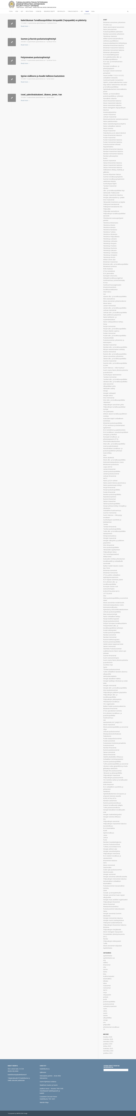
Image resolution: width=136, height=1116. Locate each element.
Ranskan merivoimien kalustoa (113, 154)
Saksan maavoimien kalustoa (112, 165)
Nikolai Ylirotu (53, 23)
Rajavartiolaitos (108, 147)
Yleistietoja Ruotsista (110, 248)
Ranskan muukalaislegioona (112, 842)
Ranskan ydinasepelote (110, 156)
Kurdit (105, 830)
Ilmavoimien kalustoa (110, 860)
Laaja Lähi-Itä (107, 467)
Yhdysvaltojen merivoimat (111, 853)
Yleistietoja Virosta (109, 257)
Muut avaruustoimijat (110, 614)
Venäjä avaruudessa (109, 536)
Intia (104, 596)
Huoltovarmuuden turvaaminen (113, 80)
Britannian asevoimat (110, 570)
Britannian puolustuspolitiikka (112, 423)
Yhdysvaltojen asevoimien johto (113, 405)
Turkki (105, 943)
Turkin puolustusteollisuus (111, 807)
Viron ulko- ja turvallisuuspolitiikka (114, 400)
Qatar (105, 890)
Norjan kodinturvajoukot (111, 619)
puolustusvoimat (108, 1004)
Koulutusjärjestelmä (109, 112)
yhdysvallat (106, 1025)
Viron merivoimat (108, 398)
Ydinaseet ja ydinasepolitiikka (112, 773)
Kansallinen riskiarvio (110, 98)
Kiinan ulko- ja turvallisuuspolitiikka (114, 460)
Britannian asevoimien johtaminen (114, 22)
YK (104, 1029)
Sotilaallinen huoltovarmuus (112, 510)
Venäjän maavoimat (109, 538)
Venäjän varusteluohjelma (111, 851)
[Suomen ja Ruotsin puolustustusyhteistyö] (12, 42)
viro (104, 1022)
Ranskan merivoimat (109, 637)
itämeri (105, 969)
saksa (105, 1011)
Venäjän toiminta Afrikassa (111, 817)
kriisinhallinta (107, 979)
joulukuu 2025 (107, 1044)
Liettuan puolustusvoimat (111, 731)
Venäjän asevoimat (109, 874)
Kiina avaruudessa (109, 299)
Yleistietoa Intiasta (109, 225)
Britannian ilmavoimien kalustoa (113, 45)
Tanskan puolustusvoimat (111, 669)
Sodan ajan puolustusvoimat (112, 870)
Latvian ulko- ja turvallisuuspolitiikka (114, 308)
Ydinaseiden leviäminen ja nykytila (114, 202)
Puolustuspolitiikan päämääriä (113, 32)
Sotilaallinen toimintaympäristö (113, 759)
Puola (105, 840)
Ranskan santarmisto (110, 801)
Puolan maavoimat (109, 137)
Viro (104, 819)
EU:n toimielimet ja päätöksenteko (114, 430)
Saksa (105, 911)
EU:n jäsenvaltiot (108, 273)
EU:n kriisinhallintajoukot (111, 55)
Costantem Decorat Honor (48, 1097)
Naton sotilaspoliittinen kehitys (113, 322)
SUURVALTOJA (108, 665)
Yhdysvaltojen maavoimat (111, 775)
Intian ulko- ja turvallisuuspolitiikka (114, 444)
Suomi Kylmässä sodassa (48, 1082)
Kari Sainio (51, 79)
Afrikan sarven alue (109, 260)
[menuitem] (11, 11)
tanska (105, 1015)
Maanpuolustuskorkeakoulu (112, 734)
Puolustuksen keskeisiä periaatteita (114, 743)
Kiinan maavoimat (109, 725)
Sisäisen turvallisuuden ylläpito (113, 805)
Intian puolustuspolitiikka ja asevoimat (115, 598)
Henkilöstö (106, 791)
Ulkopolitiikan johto (109, 386)
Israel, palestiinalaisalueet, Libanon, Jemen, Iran (41, 94)
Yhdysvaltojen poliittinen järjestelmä (115, 692)
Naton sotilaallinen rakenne (112, 126)
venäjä (105, 1020)
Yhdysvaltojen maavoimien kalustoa (114, 824)
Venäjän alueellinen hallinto (112, 679)
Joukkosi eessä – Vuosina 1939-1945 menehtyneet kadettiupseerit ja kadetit (51, 1091)
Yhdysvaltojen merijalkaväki (112, 929)
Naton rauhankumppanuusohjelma (114, 124)
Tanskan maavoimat (109, 186)
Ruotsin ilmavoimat (109, 499)
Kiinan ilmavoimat (109, 904)
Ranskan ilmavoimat (109, 748)
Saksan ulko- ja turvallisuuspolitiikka (114, 359)
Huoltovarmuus (108, 718)
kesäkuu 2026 (107, 1037)
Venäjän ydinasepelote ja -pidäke (113, 197)
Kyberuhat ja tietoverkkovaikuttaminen (115, 609)
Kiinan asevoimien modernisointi (113, 603)
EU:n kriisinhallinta (109, 828)
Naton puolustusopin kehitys (112, 485)
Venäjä (105, 391)
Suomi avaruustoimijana (111, 658)
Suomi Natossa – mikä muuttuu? (113, 368)
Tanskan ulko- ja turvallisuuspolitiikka (115, 379)
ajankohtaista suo (41, 23)
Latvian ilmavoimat (109, 469)
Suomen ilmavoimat (109, 655)
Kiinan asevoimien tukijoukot (112, 946)
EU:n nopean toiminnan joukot (113, 580)
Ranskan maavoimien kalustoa (113, 151)
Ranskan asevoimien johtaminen (113, 34)
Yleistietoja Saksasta (109, 250)
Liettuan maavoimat (109, 117)
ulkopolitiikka (107, 1018)
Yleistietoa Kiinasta (109, 227)
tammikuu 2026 (108, 1041)
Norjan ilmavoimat (109, 487)
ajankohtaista (32, 23)
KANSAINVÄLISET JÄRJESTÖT (112, 722)
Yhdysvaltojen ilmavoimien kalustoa (114, 925)
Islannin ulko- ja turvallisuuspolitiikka (114, 296)
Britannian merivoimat (110, 573)
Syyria (105, 667)
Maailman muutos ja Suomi (49, 1085)
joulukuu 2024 (107, 1053)
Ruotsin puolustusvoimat (111, 750)
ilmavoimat (106, 965)
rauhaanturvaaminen (110, 1006)
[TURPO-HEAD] (36, 4)
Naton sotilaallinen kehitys (111, 616)
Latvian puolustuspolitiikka (111, 471)
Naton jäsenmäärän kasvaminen (113, 27)
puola (105, 999)
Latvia (105, 835)
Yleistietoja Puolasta (109, 246)
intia (104, 967)
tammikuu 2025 (108, 1051)
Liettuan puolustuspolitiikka (112, 612)
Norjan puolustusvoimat (111, 621)
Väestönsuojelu (108, 872)
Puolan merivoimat (109, 333)
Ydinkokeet (106, 402)
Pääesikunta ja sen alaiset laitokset (114, 133)
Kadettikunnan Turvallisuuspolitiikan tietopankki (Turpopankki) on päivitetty (53, 20)
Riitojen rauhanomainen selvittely (114, 349)
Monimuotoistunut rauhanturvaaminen (115, 119)
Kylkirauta (43, 1072)
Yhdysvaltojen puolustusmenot (113, 778)
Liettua (105, 837)
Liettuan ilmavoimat (109, 476)
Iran (104, 294)
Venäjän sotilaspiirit (109, 393)
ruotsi (105, 1009)
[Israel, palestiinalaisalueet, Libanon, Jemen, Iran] (12, 98)
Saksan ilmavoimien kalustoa (112, 163)
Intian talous (107, 292)
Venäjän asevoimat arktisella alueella (115, 877)
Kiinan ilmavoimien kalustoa (112, 101)
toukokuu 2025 (108, 1048)
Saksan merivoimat (109, 646)
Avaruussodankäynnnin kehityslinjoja (115, 43)
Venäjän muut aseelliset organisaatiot (115, 900)
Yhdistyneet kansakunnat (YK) (112, 207)
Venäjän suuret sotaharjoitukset (113, 920)
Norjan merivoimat (109, 326)
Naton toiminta (108, 128)
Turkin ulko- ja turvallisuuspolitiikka (114, 531)
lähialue (105, 981)
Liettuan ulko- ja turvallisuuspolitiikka (115, 312)
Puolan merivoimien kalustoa (112, 142)
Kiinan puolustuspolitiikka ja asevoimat (115, 727)
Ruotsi (105, 158)
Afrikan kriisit (107, 557)
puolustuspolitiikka (109, 1002)
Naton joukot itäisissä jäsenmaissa (114, 483)
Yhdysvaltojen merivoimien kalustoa (114, 879)
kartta (105, 972)
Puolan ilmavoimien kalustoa (112, 135)
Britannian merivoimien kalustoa (113, 50)
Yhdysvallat (106, 209)
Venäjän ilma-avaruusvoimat (112, 771)
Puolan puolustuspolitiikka (111, 632)
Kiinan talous (107, 303)
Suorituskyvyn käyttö (110, 184)
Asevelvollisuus (108, 826)
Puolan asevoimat (109, 741)
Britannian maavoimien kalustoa (113, 48)
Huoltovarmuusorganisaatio (112, 285)
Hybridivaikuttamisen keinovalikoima (115, 89)
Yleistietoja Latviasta (110, 239)
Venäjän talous (108, 395)
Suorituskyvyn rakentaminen (112, 375)
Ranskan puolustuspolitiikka (112, 494)
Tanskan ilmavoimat (109, 527)
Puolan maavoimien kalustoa (112, 140)
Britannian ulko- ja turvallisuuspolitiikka (115, 264)
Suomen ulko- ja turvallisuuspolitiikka (115, 363)
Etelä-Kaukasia (108, 269)
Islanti (105, 600)
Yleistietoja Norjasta (109, 243)
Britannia (106, 927)
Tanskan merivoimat (109, 377)
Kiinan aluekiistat (108, 458)
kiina (104, 974)
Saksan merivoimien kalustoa (112, 167)
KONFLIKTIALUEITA (109, 798)
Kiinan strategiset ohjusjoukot (113, 932)
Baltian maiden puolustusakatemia (114, 706)
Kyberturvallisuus (108, 833)
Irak (104, 720)
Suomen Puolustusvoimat (111, 844)
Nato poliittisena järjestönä (112, 315)
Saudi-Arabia (107, 867)
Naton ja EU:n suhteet (110, 481)
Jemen (105, 91)
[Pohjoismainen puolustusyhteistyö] (12, 61)
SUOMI (105, 365)
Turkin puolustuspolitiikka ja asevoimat (115, 764)
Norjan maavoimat (109, 131)
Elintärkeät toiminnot (110, 266)
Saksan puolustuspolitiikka (111, 504)
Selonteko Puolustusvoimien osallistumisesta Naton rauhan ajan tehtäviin (114, 651)
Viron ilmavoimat (108, 545)
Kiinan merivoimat (109, 865)
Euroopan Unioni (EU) (110, 276)
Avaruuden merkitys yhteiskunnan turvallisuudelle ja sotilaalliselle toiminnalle (114, 561)
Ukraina (105, 188)
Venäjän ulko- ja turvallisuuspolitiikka (115, 688)
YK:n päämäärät (108, 411)
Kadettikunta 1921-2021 (47, 1099)
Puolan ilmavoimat (109, 492)
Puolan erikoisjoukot (109, 630)
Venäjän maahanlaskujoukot (112, 814)
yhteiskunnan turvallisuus (111, 1027)
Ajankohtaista (107, 948)
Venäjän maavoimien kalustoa (113, 195)
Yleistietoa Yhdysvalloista (111, 236)
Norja (105, 324)
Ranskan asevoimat (109, 635)
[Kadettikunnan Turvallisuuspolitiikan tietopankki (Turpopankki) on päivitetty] (12, 24)
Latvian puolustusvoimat (111, 474)
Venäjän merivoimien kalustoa (113, 918)
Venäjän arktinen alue (110, 849)
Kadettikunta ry (44, 1069)
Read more (24, 26)
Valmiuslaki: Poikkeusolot (111, 193)
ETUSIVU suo (107, 25)
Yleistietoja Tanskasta (110, 253)
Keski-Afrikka (107, 453)
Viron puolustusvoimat (110, 690)
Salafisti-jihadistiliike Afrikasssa (113, 757)
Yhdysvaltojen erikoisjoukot (112, 941)
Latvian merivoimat (109, 306)
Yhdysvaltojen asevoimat (111, 821)
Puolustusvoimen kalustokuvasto (114, 909)
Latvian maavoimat (109, 114)
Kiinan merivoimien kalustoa (112, 105)
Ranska (105, 939)
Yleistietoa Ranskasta (110, 230)
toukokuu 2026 (108, 1039)
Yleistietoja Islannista (110, 36)
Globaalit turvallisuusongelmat (113, 278)
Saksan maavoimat (109, 501)
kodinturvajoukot (108, 976)
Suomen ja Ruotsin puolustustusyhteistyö (38, 38)
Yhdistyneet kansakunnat (111, 204)
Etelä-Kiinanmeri (108, 784)
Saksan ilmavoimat (109, 754)
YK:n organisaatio (108, 704)
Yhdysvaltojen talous (110, 552)
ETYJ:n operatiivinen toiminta (112, 711)
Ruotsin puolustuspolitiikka (111, 642)
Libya (105, 729)
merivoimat (107, 988)
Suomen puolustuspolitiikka (112, 761)
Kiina (104, 455)
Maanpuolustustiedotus (110, 906)
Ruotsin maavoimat (109, 161)
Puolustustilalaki (108, 338)
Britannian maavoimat (110, 262)
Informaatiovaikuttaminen (111, 441)
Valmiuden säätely (109, 388)
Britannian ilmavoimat (110, 708)
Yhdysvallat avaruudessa (111, 211)
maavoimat (107, 985)
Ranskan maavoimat (109, 345)
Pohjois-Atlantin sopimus (111, 331)
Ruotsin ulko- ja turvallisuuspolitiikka (114, 354)
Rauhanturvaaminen (109, 497)
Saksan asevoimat (109, 752)
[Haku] (127, 11)
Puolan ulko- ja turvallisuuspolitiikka (114, 335)
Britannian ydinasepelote (111, 52)
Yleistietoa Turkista (109, 232)
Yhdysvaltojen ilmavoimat (111, 902)
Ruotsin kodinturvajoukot (111, 639)
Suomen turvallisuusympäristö (113, 177)
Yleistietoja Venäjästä (110, 255)
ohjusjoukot (107, 995)
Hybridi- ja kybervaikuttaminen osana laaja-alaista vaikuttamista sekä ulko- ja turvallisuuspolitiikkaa (115, 84)
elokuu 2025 (107, 1046)
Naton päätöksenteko (110, 121)
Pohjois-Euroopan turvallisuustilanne (115, 623)
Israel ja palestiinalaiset (110, 446)
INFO (105, 863)
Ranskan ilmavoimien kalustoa (113, 149)
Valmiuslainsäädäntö (109, 676)
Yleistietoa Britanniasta (110, 223)
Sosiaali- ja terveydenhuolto (112, 893)
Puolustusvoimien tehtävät (111, 144)
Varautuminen (107, 533)
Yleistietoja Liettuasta (110, 241)
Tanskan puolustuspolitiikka (112, 529)
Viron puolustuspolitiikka (111, 547)
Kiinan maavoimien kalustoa (112, 103)
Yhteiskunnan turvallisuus (111, 702)
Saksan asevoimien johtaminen (113, 356)
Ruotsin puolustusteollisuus (112, 803)
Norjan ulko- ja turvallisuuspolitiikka (114, 329)
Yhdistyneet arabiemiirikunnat (112, 923)
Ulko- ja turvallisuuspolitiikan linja (113, 190)
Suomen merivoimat (109, 513)
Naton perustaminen (110, 29)
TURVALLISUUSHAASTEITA (112, 847)
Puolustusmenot (108, 745)
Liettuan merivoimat (109, 310)
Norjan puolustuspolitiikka (111, 490)
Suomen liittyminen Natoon (112, 174)
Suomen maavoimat (109, 361)
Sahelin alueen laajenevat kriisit (113, 644)
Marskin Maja (44, 1102)
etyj (104, 960)
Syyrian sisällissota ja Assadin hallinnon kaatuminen (43, 76)
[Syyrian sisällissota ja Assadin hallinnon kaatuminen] (12, 79)
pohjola (105, 997)
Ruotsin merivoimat (109, 352)
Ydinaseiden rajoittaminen (111, 550)
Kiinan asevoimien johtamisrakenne (114, 301)
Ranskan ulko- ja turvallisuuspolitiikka (115, 347)
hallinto (105, 962)
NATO (105, 478)
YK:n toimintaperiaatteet (111, 554)
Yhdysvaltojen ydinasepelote (112, 699)
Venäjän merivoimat (109, 685)
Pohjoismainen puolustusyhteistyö (35, 57)
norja (105, 992)
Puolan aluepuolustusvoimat (112, 738)
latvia (105, 983)
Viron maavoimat (108, 200)
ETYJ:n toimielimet (109, 271)
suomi (105, 1013)
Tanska (105, 524)
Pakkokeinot (107, 736)
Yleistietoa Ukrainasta (110, 234)
